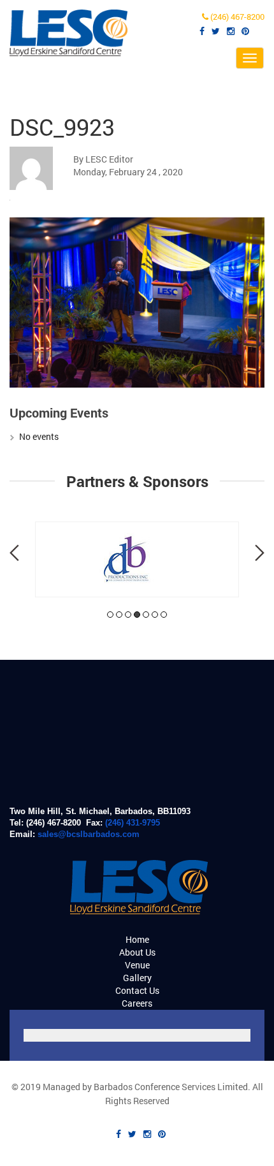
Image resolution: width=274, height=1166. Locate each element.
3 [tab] (128, 614)
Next (259, 552)
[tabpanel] (137, 559)
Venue (137, 965)
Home (137, 939)
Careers (137, 1003)
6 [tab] (155, 614)
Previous (14, 552)
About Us (137, 952)
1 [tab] (110, 614)
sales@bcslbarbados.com (89, 834)
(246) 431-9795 (132, 822)
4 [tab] (137, 614)
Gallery (137, 978)
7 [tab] (164, 614)
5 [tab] (146, 614)
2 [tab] (119, 614)
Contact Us (137, 990)
